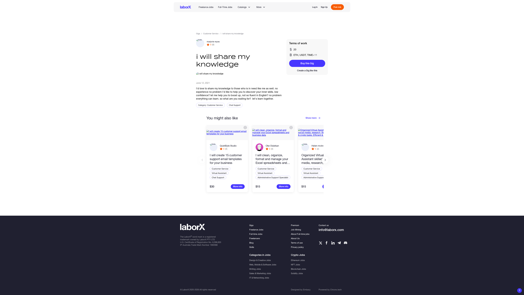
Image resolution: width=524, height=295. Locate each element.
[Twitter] (320, 242)
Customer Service (210, 33)
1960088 (214, 245)
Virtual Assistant (219, 173)
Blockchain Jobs (298, 269)
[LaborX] (185, 7)
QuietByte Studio (228, 145)
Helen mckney (319, 145)
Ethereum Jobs (298, 260)
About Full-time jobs (300, 234)
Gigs (198, 33)
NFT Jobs (295, 264)
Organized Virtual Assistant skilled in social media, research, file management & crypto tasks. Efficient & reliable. (317, 159)
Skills (251, 247)
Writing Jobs (255, 269)
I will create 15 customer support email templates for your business (226, 159)
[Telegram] (339, 242)
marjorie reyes (213, 41)
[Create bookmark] (245, 127)
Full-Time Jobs (225, 7)
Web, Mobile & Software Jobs (262, 264)
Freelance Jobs (206, 7)
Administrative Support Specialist (273, 177)
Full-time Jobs (255, 234)
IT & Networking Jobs (259, 277)
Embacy (307, 289)
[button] (325, 160)
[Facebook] (326, 242)
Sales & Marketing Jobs (260, 273)
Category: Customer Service (210, 105)
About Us (295, 238)
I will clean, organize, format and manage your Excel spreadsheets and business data (272, 159)
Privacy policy (297, 247)
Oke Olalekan (272, 145)
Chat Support (234, 105)
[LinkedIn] (333, 242)
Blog (251, 242)
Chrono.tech (336, 289)
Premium (295, 225)
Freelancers (254, 238)
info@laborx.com (331, 230)
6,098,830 (216, 242)
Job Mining (296, 229)
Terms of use (297, 242)
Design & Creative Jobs (260, 260)
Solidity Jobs (297, 273)
